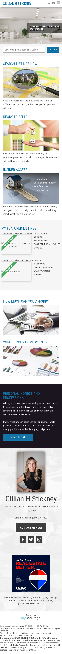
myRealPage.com (31, 618)
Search (53, 49)
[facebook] (23, 539)
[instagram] (39, 539)
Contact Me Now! (31, 527)
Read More (18, 437)
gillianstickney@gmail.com (31, 603)
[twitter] (31, 539)
